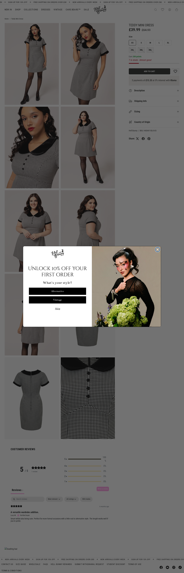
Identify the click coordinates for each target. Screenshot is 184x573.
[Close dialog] (157, 249)
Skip (57, 308)
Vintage (57, 299)
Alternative (57, 291)
